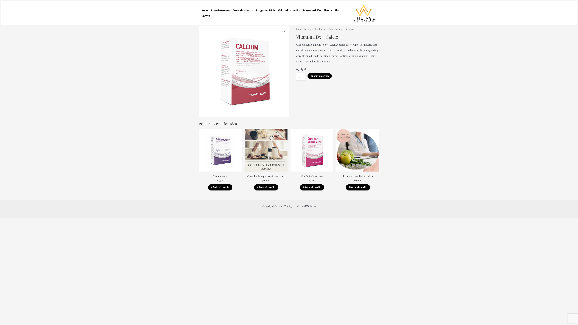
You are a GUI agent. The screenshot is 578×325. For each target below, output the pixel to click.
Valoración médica (289, 10)
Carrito (205, 16)
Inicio (204, 10)
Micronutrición (312, 10)
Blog (337, 10)
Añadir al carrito (320, 75)
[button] (251, 10)
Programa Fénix (265, 10)
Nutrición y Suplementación (317, 29)
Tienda (327, 10)
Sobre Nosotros (220, 10)
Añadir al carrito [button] (220, 187)
